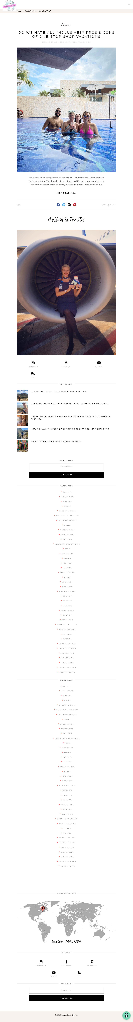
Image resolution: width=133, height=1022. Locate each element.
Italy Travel (67, 572)
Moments (67, 596)
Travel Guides (67, 644)
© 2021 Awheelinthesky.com (66, 1015)
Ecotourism (67, 534)
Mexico (65, 25)
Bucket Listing (67, 511)
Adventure (67, 497)
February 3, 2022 (108, 204)
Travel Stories (67, 648)
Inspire (67, 568)
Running (67, 615)
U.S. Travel (67, 663)
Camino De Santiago (67, 516)
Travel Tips (84, 42)
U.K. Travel (67, 658)
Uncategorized (67, 667)
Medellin (67, 587)
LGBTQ (67, 577)
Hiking (67, 558)
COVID (67, 525)
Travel (67, 639)
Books (67, 506)
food (67, 549)
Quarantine (67, 610)
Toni (19, 205)
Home (19, 11)
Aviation (67, 501)
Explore (67, 539)
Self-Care (67, 620)
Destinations (67, 530)
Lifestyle (67, 582)
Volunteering (67, 672)
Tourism (67, 634)
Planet (67, 606)
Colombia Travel (67, 520)
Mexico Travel (50, 42)
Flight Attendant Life (67, 544)
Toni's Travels (68, 42)
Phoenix (67, 601)
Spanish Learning (67, 625)
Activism (67, 492)
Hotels (67, 563)
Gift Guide (67, 553)
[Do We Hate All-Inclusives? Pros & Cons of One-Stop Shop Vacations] (66, 110)
